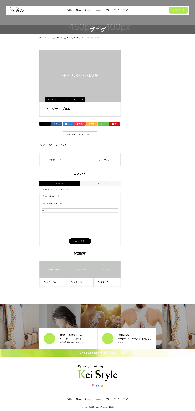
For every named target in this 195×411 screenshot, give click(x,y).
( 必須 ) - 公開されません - (52, 203)
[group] (52, 274)
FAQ (108, 10)
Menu (78, 10)
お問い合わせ (178, 10)
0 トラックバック (100, 183)
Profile (69, 10)
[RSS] (102, 385)
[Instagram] (93, 385)
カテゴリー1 (51, 99)
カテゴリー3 (78, 99)
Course (88, 10)
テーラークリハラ (121, 10)
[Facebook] (97, 385)
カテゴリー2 (65, 99)
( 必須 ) (51, 196)
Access (98, 10)
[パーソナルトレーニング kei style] (17, 10)
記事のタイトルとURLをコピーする (80, 135)
